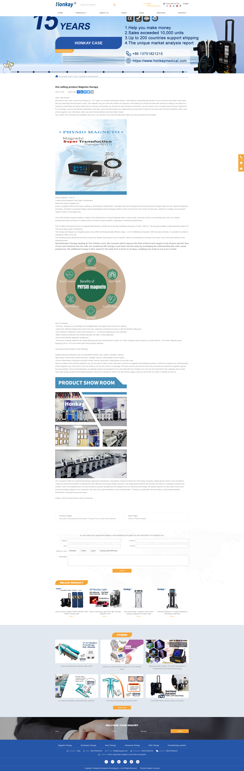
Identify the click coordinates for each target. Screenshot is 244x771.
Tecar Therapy (110, 745)
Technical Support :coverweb (150, 768)
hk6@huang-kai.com (153, 6)
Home (70, 76)
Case (76, 76)
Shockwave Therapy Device (88, 76)
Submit (179, 731)
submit (122, 571)
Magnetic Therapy (65, 745)
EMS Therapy (154, 745)
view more (122, 708)
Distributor (72, 551)
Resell (84, 551)
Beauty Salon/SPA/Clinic (109, 551)
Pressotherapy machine (177, 745)
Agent (93, 551)
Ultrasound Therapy (132, 745)
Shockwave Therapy (88, 745)
